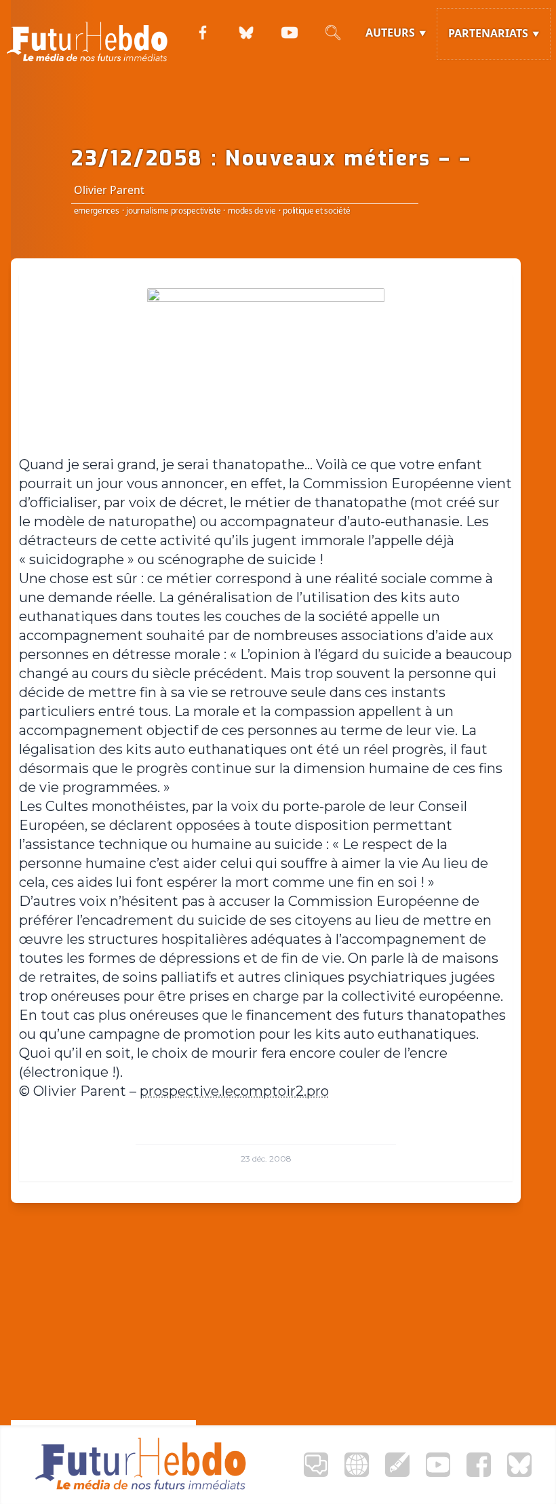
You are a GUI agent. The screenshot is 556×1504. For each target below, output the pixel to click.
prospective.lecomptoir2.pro (234, 1091)
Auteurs (390, 32)
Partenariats (488, 33)
